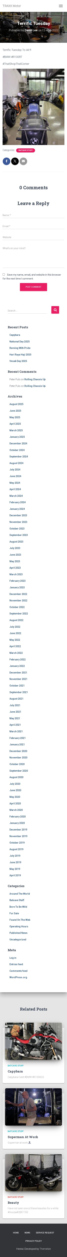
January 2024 (17, 509)
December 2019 (18, 829)
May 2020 (14, 797)
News (27, 1233)
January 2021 (17, 744)
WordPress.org (18, 977)
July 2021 (14, 705)
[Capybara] (33, 1041)
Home (16, 1233)
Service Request (45, 1233)
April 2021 (15, 724)
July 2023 (14, 548)
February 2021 (17, 738)
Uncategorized (17, 939)
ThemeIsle (45, 1249)
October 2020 (17, 764)
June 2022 (15, 633)
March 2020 (16, 810)
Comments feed (18, 971)
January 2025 (17, 437)
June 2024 (15, 476)
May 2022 (14, 640)
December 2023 (18, 515)
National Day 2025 (19, 341)
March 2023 (16, 574)
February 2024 (17, 502)
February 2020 (17, 816)
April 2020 (15, 803)
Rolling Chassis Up (35, 379)
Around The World (19, 893)
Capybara (14, 335)
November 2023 (18, 522)
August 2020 (16, 777)
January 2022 (17, 666)
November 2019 (18, 836)
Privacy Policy (33, 1241)
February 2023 (17, 580)
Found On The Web (19, 919)
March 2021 (16, 731)
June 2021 (15, 711)
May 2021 (14, 718)
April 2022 (15, 646)
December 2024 (18, 443)
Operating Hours (18, 926)
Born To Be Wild (18, 906)
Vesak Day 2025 (18, 361)
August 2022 (16, 620)
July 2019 (14, 855)
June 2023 (15, 554)
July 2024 (14, 469)
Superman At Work (23, 1137)
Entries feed (16, 964)
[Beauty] (33, 1172)
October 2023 (17, 528)
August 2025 (16, 404)
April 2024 (15, 489)
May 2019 (14, 869)
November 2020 (18, 757)
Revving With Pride (19, 348)
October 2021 (17, 685)
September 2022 (18, 613)
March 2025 (16, 430)
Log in (12, 957)
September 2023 (18, 535)
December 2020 (18, 751)
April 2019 (15, 875)
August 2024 (16, 463)
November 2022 (18, 600)
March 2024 (16, 496)
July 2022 (14, 626)
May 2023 (14, 561)
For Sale (14, 913)
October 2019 (17, 842)
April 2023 (15, 567)
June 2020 (15, 790)
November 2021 (18, 679)
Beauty (13, 1203)
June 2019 (15, 862)
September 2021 (18, 692)
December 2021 (18, 672)
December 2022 (18, 594)
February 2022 (17, 659)
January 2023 (17, 587)
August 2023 (16, 541)
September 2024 (18, 456)
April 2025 (15, 423)
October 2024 (17, 450)
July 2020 (14, 783)
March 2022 (16, 653)
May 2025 (14, 417)
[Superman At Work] (33, 1106)
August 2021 (16, 698)
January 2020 (17, 823)
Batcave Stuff (26, 150)
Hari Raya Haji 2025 (20, 354)
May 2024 (14, 482)
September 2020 (18, 770)
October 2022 (17, 607)
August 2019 (16, 849)
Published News (18, 933)
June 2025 (15, 410)
